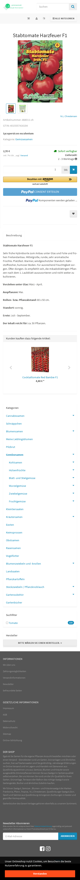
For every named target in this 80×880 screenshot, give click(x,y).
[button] (40, 181)
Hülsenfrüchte (17, 470)
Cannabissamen (15, 416)
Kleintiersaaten (14, 509)
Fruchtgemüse (17, 501)
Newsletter (8, 684)
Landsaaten (13, 571)
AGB (5, 714)
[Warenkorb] (28, 18)
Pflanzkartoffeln (15, 579)
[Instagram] (48, 849)
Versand (24, 155)
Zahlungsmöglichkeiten (14, 671)
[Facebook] (42, 849)
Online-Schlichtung (12, 740)
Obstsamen (12, 540)
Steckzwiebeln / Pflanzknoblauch (25, 587)
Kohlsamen (15, 462)
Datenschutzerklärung (43, 826)
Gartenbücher (14, 602)
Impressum (8, 708)
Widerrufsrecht (10, 727)
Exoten (10, 524)
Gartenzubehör (15, 594)
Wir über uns (9, 664)
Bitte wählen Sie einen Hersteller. (39, 642)
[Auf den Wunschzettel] (73, 213)
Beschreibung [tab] (14, 235)
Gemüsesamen (24, 139)
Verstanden (40, 873)
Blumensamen (14, 431)
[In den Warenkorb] (73, 170)
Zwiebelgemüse (18, 493)
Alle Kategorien (63, 18)
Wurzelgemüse (17, 486)
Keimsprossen (14, 532)
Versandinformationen (14, 677)
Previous (10, 367)
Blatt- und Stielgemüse (22, 478)
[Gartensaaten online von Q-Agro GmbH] (13, 7)
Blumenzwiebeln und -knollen (23, 563)
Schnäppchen (14, 423)
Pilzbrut (10, 447)
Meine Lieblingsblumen (19, 439)
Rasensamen (13, 548)
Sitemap (7, 733)
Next (69, 367)
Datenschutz (9, 721)
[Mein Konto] (37, 18)
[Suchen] (73, 6)
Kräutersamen (14, 517)
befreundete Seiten (12, 690)
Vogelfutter (12, 556)
